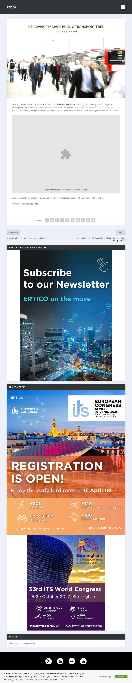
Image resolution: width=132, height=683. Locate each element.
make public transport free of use (61, 104)
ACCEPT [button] (121, 676)
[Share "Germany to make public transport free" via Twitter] (52, 220)
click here (35, 204)
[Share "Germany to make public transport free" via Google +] (57, 220)
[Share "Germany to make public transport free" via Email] (88, 220)
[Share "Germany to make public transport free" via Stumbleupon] (82, 220)
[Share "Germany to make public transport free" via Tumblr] (62, 220)
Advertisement (57, 190)
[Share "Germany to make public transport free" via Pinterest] (67, 220)
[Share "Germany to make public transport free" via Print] (93, 220)
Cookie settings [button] (104, 676)
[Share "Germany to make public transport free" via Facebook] (46, 220)
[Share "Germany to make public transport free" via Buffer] (77, 220)
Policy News (72, 31)
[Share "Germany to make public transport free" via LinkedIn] (72, 220)
